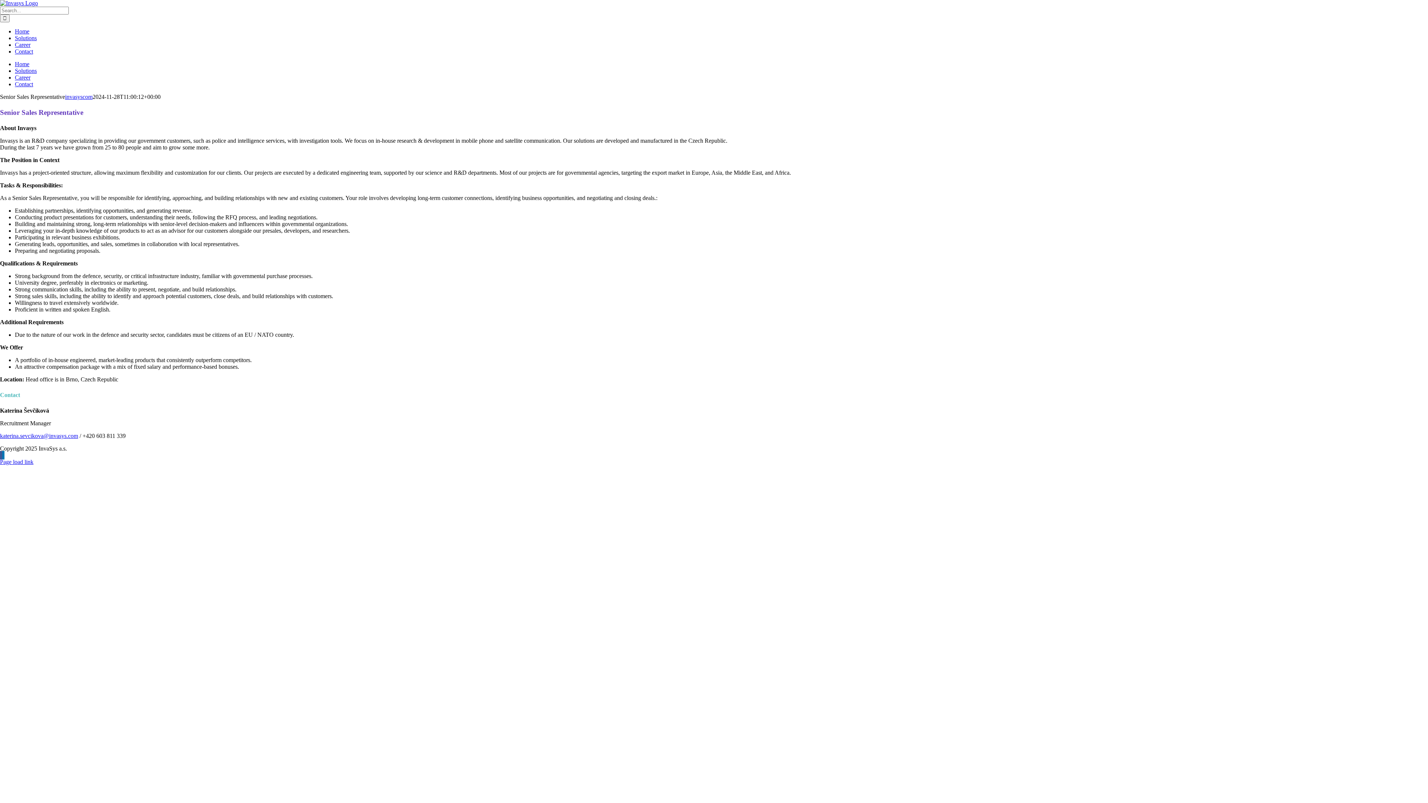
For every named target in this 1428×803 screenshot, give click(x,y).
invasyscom (79, 97)
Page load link (16, 462)
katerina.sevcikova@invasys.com (39, 436)
